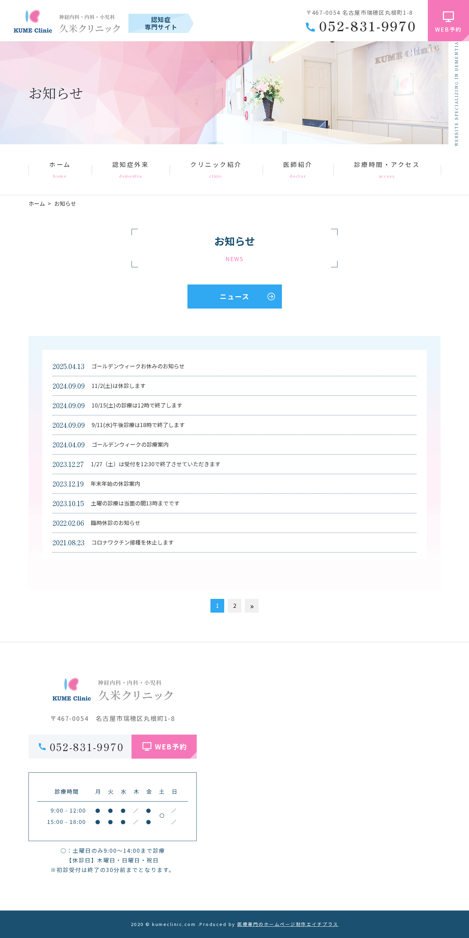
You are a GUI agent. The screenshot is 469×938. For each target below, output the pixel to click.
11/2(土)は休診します (119, 385)
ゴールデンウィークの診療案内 (130, 444)
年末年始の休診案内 (115, 483)
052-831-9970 (367, 25)
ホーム (60, 169)
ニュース (235, 296)
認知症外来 (130, 169)
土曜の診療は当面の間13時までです (135, 503)
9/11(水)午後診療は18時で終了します (138, 425)
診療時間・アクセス (387, 169)
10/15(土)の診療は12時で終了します (137, 405)
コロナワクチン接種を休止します (132, 542)
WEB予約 (448, 29)
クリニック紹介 (216, 169)
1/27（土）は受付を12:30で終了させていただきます (155, 464)
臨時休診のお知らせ (115, 522)
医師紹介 (298, 169)
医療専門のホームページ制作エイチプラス (288, 924)
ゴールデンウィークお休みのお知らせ (138, 366)
